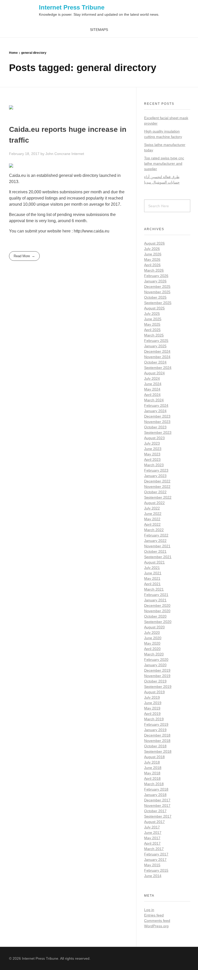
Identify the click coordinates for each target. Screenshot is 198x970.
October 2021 (155, 551)
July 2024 (152, 378)
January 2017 (155, 860)
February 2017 (156, 854)
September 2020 (157, 622)
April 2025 (152, 330)
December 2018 (157, 735)
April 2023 (152, 459)
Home (13, 53)
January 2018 (155, 795)
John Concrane (58, 154)
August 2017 (154, 822)
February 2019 (156, 724)
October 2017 (155, 811)
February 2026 (156, 276)
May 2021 (152, 578)
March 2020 (154, 654)
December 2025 (157, 286)
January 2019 (155, 730)
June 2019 (152, 703)
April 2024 (152, 395)
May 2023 (152, 454)
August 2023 (154, 438)
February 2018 (156, 789)
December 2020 (157, 605)
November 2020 (157, 611)
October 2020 (155, 616)
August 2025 (154, 308)
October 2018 (155, 746)
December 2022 (157, 481)
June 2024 (152, 384)
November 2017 (157, 805)
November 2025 (157, 292)
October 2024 (155, 362)
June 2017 (152, 832)
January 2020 (155, 665)
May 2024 (152, 389)
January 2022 (155, 541)
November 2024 (157, 357)
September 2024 (157, 368)
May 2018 (152, 773)
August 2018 (154, 757)
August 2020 (154, 627)
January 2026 (155, 281)
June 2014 (152, 876)
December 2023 (157, 416)
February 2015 (156, 870)
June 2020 (152, 638)
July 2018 (152, 762)
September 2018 (157, 751)
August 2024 (154, 373)
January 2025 (155, 346)
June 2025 (152, 319)
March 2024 (154, 400)
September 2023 (157, 432)
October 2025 (155, 297)
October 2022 (155, 492)
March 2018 (154, 784)
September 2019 (157, 687)
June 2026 (152, 254)
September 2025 (157, 303)
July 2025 (152, 313)
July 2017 (152, 827)
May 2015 (152, 865)
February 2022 (156, 535)
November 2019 (157, 676)
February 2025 (156, 341)
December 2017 (157, 800)
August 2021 (154, 562)
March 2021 (154, 589)
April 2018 (152, 778)
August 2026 (154, 243)
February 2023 (156, 470)
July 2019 (152, 697)
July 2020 (152, 632)
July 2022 (152, 508)
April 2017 (152, 843)
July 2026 (152, 249)
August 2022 (154, 503)
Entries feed (154, 915)
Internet (77, 154)
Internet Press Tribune (71, 7)
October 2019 (155, 681)
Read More (22, 256)
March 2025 (154, 335)
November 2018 (157, 741)
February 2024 (156, 405)
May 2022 (152, 519)
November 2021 (157, 546)
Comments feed (157, 921)
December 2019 (157, 670)
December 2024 (157, 351)
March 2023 (154, 465)
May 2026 (152, 259)
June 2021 (152, 573)
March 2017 (154, 849)
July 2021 (152, 568)
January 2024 (155, 411)
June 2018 (152, 768)
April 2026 (152, 265)
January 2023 (155, 476)
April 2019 (152, 714)
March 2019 (154, 719)
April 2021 (152, 584)
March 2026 (154, 270)
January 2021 (155, 600)
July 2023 (152, 443)
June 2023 (152, 449)
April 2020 (152, 649)
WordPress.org (156, 926)
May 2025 (152, 324)
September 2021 (157, 557)
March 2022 (154, 530)
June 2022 (152, 514)
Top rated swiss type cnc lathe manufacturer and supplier (164, 163)
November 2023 (157, 422)
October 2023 (155, 427)
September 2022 (157, 497)
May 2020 (152, 643)
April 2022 (152, 524)
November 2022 (157, 486)
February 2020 (156, 659)
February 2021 (156, 595)
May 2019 (152, 708)
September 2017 (157, 816)
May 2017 (152, 838)
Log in (149, 910)
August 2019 (154, 692)
